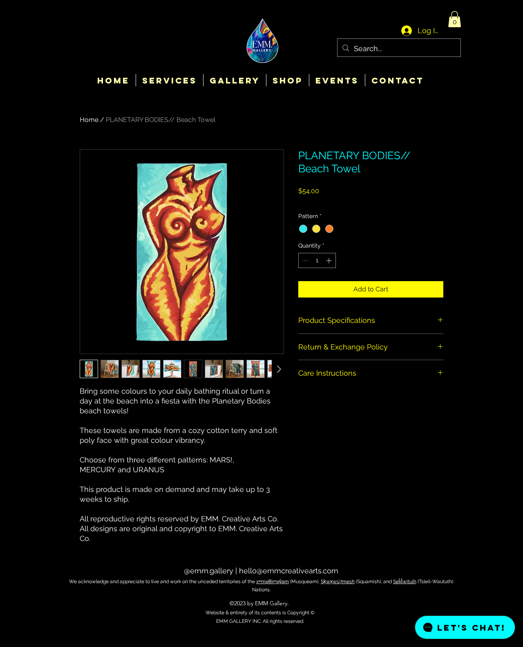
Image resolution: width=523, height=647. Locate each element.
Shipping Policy (377, 201)
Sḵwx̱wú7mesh (338, 581)
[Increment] (329, 260)
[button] (454, 19)
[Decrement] (304, 260)
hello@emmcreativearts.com (288, 570)
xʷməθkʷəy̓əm (272, 581)
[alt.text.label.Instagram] (261, 631)
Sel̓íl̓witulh (404, 581)
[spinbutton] (317, 260)
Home (89, 120)
